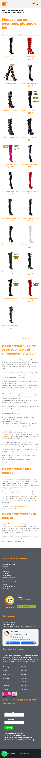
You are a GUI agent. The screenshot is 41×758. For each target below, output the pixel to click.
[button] (4, 4)
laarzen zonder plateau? (20, 507)
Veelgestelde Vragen (8, 564)
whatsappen (9, 657)
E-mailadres (9, 712)
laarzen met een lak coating (13, 526)
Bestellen (5, 567)
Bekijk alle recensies (12, 643)
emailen (18, 657)
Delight (33, 494)
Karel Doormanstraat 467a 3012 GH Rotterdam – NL (19, 626)
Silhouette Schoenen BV (19, 634)
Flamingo (32, 496)
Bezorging (5, 571)
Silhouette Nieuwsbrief (15, 735)
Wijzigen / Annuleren (8, 577)
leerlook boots (8, 539)
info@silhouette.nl (9, 624)
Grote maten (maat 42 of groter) (19, 737)
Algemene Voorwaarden (9, 582)
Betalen (4, 569)
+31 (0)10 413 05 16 (9, 622)
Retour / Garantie (7, 580)
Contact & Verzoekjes (8, 586)
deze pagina (6, 436)
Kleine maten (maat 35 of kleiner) (20, 740)
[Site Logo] (14, 4)
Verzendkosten (7, 575)
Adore (15, 496)
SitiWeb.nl (30, 753)
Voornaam (9, 720)
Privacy (4, 584)
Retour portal (6, 588)
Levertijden (5, 573)
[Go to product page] (11, 46)
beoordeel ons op (27, 643)
